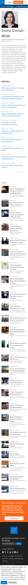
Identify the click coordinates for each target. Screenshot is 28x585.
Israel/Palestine (9, 6)
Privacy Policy (18, 556)
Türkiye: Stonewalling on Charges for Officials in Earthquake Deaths (17, 191)
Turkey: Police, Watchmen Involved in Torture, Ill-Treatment (18, 296)
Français (21, 8)
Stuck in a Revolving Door (17, 488)
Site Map (11, 558)
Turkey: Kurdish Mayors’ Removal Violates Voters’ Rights (17, 332)
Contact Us (4, 556)
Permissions (5, 558)
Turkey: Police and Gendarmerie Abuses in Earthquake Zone (17, 215)
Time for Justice (14, 454)
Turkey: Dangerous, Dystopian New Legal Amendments (16, 228)
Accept (4, 582)
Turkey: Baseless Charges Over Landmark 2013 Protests (18, 345)
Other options (13, 582)
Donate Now (18, 2)
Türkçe (25, 8)
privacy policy (5, 577)
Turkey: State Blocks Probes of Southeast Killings (16, 419)
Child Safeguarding (18, 558)
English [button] (10, 2)
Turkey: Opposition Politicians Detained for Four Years (17, 267)
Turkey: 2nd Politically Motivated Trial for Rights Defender (17, 281)
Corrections (11, 556)
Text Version (5, 561)
